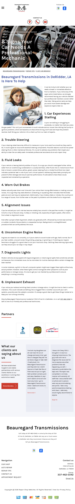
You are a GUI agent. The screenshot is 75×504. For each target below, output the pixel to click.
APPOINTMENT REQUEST (11, 477)
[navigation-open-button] (2, 7)
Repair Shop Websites (27, 490)
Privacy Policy (65, 490)
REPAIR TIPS (30, 71)
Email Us (70, 478)
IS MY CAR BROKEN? (16, 35)
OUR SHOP (5, 464)
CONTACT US (6, 474)
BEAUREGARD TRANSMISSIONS (16, 32)
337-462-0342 (65, 299)
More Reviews (8, 386)
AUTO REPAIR (6, 467)
